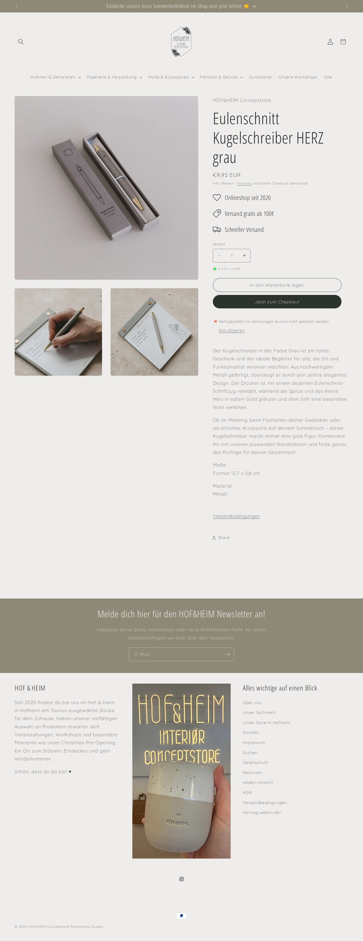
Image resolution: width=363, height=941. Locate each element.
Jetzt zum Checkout (277, 301)
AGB (247, 792)
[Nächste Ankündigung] (347, 6)
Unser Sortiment (259, 712)
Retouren (252, 772)
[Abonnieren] (227, 654)
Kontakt (251, 732)
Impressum (254, 742)
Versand (244, 183)
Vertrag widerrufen (262, 812)
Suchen (250, 752)
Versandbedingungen (236, 516)
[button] (21, 41)
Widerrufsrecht (258, 782)
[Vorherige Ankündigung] (16, 6)
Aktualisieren (232, 330)
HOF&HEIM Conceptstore (48, 927)
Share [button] (224, 537)
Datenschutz (255, 762)
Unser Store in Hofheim (266, 722)
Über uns (252, 702)
